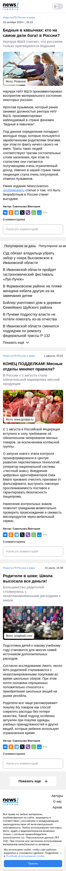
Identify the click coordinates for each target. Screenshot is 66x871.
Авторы (57, 796)
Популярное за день (20, 246)
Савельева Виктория (26, 206)
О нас (57, 801)
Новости (8, 17)
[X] (22, 212)
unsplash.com (23, 635)
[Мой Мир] (39, 212)
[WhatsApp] (33, 212)
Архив (57, 807)
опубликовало (14, 190)
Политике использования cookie (25, 856)
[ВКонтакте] (5, 212)
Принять (33, 863)
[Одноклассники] (11, 212)
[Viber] (28, 212)
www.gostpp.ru (23, 419)
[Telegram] (16, 212)
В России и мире (25, 17)
